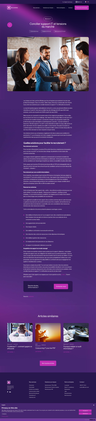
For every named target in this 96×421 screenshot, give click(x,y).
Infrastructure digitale (34, 389)
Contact (70, 7)
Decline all (85, 413)
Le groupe (67, 385)
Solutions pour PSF (49, 389)
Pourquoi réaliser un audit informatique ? (72, 348)
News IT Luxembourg (69, 387)
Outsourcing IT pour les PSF (45, 348)
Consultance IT (32, 395)
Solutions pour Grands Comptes (52, 387)
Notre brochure (68, 395)
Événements (67, 389)
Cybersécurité (32, 397)
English (3, 405)
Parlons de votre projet (81, 7)
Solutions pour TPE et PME (51, 385)
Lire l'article (10, 352)
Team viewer (78, 2)
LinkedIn (10, 392)
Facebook (8, 392)
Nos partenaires (68, 393)
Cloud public (31, 387)
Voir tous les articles (48, 363)
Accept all (85, 410)
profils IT (63, 274)
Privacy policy (5, 416)
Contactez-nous (61, 286)
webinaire (31, 296)
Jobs (66, 391)
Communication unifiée (34, 391)
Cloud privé (31, 385)
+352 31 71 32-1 (83, 385)
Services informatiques (34, 393)
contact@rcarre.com (84, 387)
